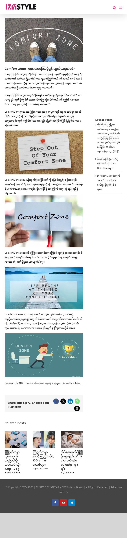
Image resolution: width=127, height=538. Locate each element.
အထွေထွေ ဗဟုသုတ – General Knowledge (61, 383)
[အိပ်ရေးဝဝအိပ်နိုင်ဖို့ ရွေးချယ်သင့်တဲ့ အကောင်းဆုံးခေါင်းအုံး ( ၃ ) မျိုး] (72, 432)
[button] (7, 452)
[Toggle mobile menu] (120, 7)
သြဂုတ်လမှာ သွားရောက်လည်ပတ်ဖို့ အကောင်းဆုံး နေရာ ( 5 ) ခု (12, 460)
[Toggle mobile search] (114, 7)
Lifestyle (37, 383)
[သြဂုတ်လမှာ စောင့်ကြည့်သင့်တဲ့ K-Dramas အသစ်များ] (44, 432)
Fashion (29, 383)
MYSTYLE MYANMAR (47, 487)
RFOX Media (69, 487)
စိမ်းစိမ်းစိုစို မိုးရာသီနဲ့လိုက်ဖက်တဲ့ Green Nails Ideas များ (107, 163)
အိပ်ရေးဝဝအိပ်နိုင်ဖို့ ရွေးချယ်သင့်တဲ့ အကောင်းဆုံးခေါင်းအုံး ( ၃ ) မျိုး (71, 460)
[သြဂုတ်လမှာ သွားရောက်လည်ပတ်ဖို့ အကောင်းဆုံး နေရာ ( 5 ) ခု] (16, 432)
